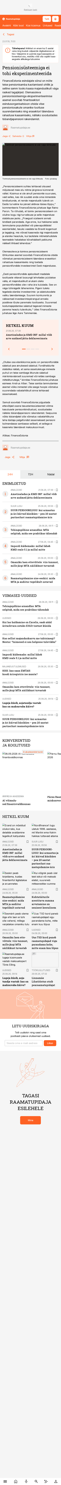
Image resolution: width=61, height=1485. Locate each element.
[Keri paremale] (52, 349)
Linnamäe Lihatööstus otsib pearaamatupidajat (43, 981)
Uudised (6, 618)
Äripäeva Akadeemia (13, 796)
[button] (24, 1043)
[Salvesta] (57, 490)
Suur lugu (16, 506)
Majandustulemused (14, 666)
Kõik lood (18, 25)
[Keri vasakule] (9, 349)
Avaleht (6, 25)
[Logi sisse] (55, 1481)
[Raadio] (26, 1481)
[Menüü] (5, 1481)
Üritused (47, 25)
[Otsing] (36, 1481)
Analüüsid (16, 490)
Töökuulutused (41, 970)
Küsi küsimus (33, 25)
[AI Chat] (46, 1481)
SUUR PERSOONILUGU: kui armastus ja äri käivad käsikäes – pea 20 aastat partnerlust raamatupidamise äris (34, 514)
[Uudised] (16, 1481)
